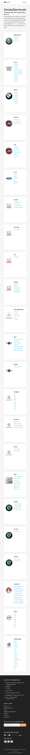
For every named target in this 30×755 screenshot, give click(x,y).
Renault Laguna (18, 425)
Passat (15, 661)
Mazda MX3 (17, 290)
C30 (15, 615)
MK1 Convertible (18, 339)
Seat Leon (16, 489)
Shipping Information (10, 711)
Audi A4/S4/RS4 (18, 72)
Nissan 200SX (17, 366)
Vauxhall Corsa (18, 597)
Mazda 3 (16, 286)
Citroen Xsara (17, 123)
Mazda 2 (16, 284)
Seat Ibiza (16, 487)
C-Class (16, 313)
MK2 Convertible (18, 346)
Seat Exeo (16, 485)
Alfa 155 (16, 39)
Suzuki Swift (17, 531)
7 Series (16, 103)
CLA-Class (16, 315)
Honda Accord (18, 202)
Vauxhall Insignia (18, 603)
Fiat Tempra (17, 152)
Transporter (17, 659)
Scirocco (16, 654)
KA (14, 180)
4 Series (16, 97)
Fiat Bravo (16, 149)
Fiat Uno (16, 156)
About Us (6, 706)
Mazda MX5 (17, 291)
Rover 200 (17, 449)
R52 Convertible (18, 350)
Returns (6, 715)
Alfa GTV (16, 41)
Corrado (16, 646)
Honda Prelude (18, 207)
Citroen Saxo (17, 121)
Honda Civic (17, 204)
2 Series (16, 94)
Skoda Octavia (18, 509)
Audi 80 (16, 64)
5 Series (16, 99)
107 (15, 396)
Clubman (16, 341)
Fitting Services (8, 708)
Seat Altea (17, 484)
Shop (5, 710)
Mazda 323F (17, 288)
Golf (15, 650)
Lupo (15, 656)
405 (15, 408)
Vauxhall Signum (18, 590)
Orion (15, 183)
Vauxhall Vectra (18, 592)
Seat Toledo (17, 482)
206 (15, 399)
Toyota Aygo (17, 559)
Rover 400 (17, 451)
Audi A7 (16, 77)
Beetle (16, 641)
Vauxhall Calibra (18, 599)
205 (15, 398)
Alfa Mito (16, 37)
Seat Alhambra (18, 476)
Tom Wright (14, 750)
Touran (16, 657)
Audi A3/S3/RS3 (18, 70)
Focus (15, 178)
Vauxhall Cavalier (18, 601)
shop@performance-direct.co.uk (15, 695)
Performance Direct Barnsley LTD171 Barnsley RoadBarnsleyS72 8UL (15, 685)
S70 (15, 621)
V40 (15, 623)
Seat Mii (16, 480)
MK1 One (16, 344)
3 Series (16, 96)
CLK (15, 317)
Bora (15, 643)
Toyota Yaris (17, 560)
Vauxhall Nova (18, 588)
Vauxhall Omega (18, 595)
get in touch (15, 23)
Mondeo (16, 182)
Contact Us (7, 717)
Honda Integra (18, 205)
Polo (15, 667)
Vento (15, 665)
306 (15, 405)
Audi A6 (16, 75)
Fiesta (15, 176)
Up (14, 668)
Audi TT (16, 81)
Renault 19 (17, 421)
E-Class (16, 319)
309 (15, 407)
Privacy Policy (11, 752)
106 (15, 394)
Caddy (15, 645)
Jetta (15, 652)
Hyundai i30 (17, 229)
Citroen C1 (16, 119)
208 (15, 403)
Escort (15, 174)
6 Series (16, 101)
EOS (15, 648)
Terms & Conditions (19, 752)
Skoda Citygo (17, 504)
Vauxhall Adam (18, 586)
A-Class (16, 311)
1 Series (16, 92)
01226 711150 (9, 690)
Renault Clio (17, 423)
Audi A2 (16, 68)
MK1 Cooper (17, 343)
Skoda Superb (18, 506)
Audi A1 (16, 66)
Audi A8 (16, 79)
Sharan (16, 663)
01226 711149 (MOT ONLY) (13, 692)
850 (15, 613)
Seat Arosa (17, 478)
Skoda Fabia (17, 507)
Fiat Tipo (16, 154)
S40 (15, 619)
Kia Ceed (16, 257)
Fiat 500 (16, 147)
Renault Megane (18, 427)
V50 (15, 624)
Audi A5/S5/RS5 (18, 74)
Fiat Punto (17, 150)
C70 (15, 617)
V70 (15, 626)
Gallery (6, 713)
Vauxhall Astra (18, 593)
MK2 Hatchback (18, 348)
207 (15, 401)
